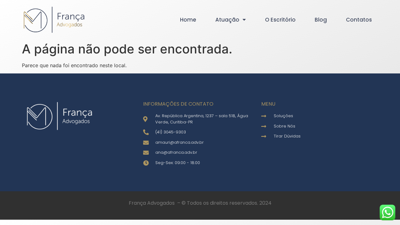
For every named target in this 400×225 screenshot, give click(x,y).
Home (188, 19)
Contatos (359, 19)
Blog (321, 19)
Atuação (227, 19)
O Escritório (280, 19)
